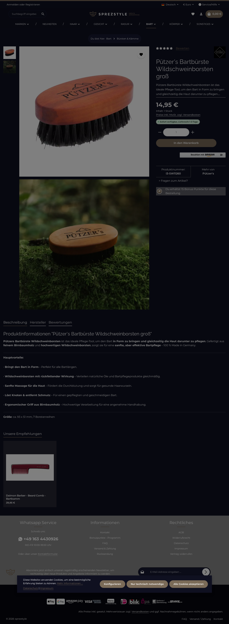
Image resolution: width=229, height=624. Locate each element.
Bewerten (182, 48)
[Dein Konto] (201, 14)
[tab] (15, 322)
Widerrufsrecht (181, 537)
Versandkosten (140, 611)
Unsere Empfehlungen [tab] (22, 434)
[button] (203, 156)
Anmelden (13, 4)
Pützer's (208, 173)
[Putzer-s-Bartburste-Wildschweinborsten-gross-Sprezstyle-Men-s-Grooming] (84, 111)
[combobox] (24, 14)
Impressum (181, 548)
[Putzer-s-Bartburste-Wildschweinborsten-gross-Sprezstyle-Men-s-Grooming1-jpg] (84, 244)
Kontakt (105, 532)
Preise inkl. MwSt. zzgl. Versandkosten (178, 114)
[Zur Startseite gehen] (114, 14)
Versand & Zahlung (105, 548)
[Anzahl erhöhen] (192, 132)
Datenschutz (181, 543)
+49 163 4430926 (40, 538)
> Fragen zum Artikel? (173, 180)
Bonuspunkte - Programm (105, 537)
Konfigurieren (112, 584)
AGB (181, 532)
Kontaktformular (48, 553)
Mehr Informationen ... (70, 583)
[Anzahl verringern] (159, 132)
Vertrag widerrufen (181, 553)
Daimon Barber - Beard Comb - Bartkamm (26, 497)
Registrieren (32, 4)
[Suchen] (43, 14)
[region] (76, 179)
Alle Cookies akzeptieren (189, 584)
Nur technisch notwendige (147, 584)
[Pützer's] (220, 52)
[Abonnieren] (206, 572)
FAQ (105, 543)
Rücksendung (105, 553)
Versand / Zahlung (200, 618)
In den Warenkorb (186, 143)
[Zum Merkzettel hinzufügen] (141, 54)
